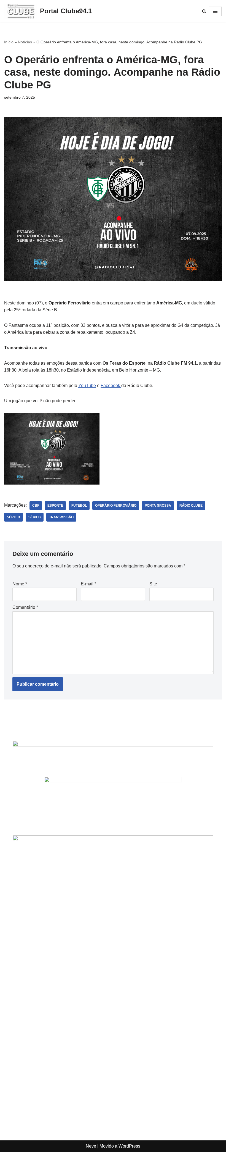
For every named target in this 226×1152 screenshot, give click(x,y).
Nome (19, 584)
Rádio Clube (191, 505)
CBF (35, 505)
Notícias (25, 42)
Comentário (25, 607)
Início (9, 42)
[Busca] (204, 11)
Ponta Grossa (158, 505)
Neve (91, 1146)
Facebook (111, 385)
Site (153, 584)
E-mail (88, 584)
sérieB (34, 517)
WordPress (129, 1146)
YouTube (87, 385)
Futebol (79, 505)
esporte (55, 505)
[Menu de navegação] (215, 11)
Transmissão (61, 517)
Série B (13, 517)
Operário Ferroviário (115, 505)
